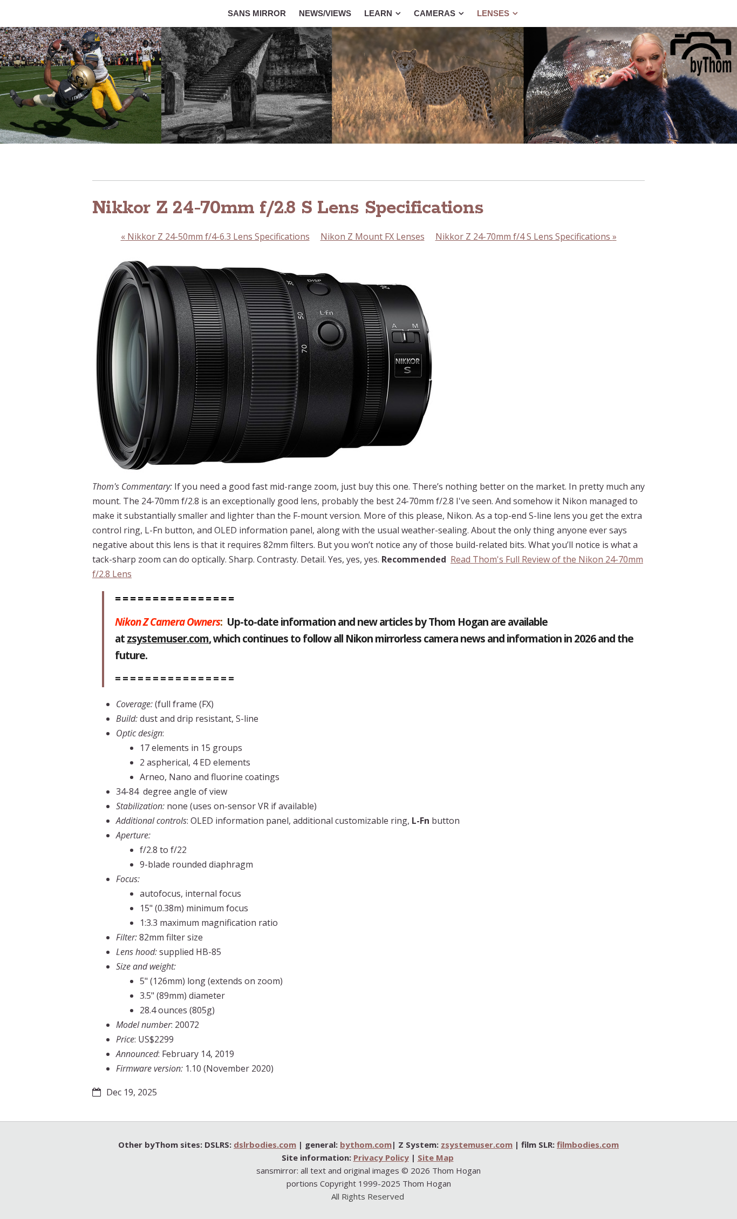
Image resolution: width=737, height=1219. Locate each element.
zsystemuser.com (168, 639)
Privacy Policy (381, 1157)
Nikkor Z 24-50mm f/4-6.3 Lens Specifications (215, 236)
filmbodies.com (588, 1144)
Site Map (436, 1157)
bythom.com (366, 1144)
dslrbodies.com (265, 1144)
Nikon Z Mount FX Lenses (372, 236)
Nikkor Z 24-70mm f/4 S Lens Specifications (526, 236)
